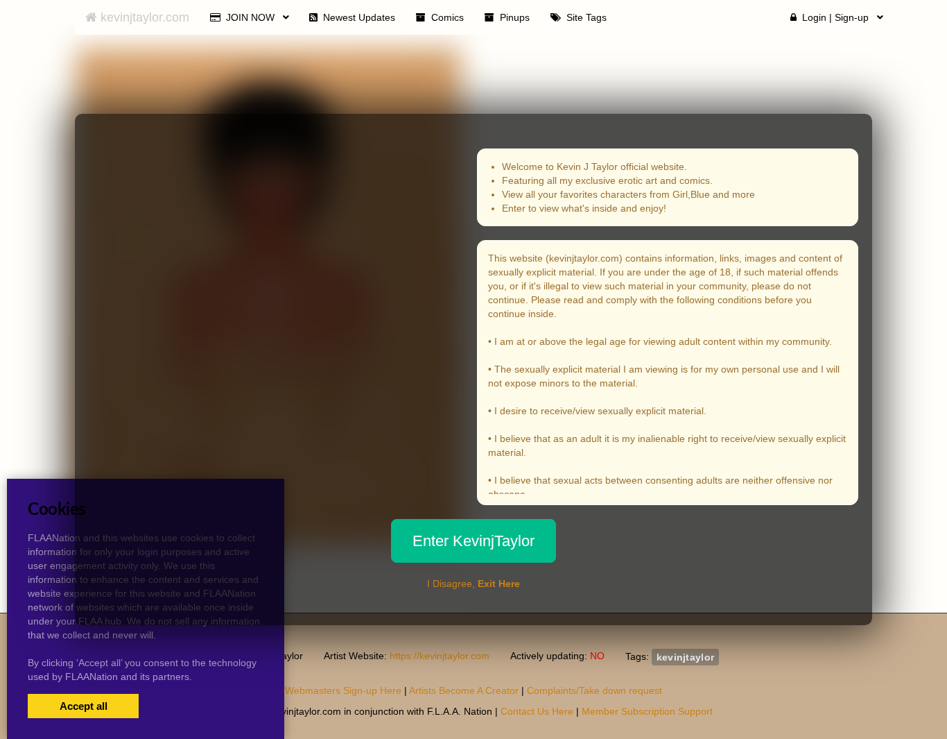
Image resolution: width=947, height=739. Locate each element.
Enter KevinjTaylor (473, 541)
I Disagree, (473, 583)
